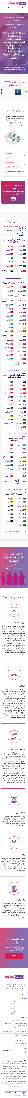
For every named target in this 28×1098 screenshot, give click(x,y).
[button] (6, 3)
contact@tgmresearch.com (19, 1020)
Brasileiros (16, 1066)
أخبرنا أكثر (13, 199)
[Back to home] (18, 3)
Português (23, 1066)
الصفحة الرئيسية (23, 8)
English (4, 1061)
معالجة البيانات (9, 8)
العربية (23, 1068)
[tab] (13, 226)
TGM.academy (7, 1071)
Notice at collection (19, 1096)
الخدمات (15, 8)
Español (9, 1061)
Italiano (13, 1063)
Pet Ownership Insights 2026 (11, 1076)
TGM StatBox (16, 1086)
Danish (10, 1066)
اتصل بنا (14, 955)
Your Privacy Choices (13, 1093)
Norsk (4, 1068)
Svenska (5, 1066)
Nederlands (10, 1068)
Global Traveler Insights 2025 (18, 1073)
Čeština (18, 1063)
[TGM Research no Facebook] (25, 1052)
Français (14, 1061)
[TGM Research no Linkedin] (25, 1048)
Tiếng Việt (7, 1063)
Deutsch (23, 1063)
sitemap (17, 1068)
